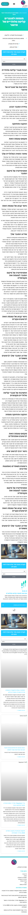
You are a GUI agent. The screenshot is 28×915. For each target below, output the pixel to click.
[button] (14, 4)
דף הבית (25, 12)
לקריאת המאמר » (21, 710)
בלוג (20, 12)
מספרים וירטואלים (24, 6)
